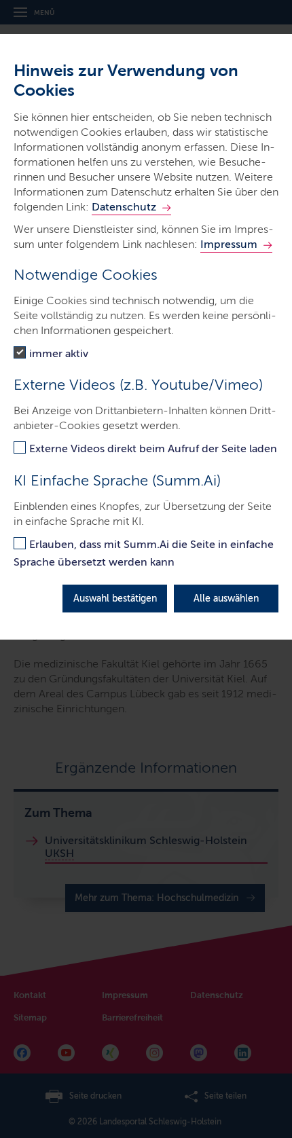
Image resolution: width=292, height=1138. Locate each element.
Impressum (228, 244)
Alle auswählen (226, 598)
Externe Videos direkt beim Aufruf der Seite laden (153, 448)
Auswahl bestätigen (115, 598)
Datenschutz (124, 206)
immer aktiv (58, 353)
